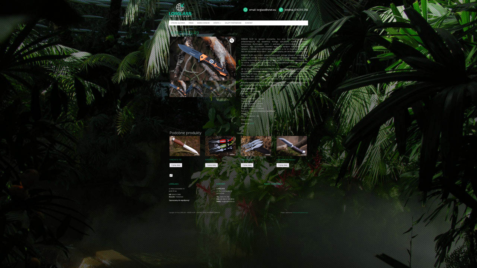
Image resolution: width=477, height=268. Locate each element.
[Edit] (171, 175)
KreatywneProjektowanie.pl (300, 212)
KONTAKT (249, 23)
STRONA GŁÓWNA (178, 23)
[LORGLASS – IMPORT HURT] (191, 11)
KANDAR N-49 (185, 33)
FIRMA (191, 23)
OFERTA (216, 23)
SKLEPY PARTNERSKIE (233, 23)
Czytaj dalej (175, 165)
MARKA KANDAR (203, 23)
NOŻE (252, 123)
